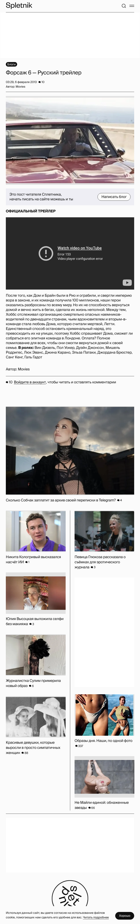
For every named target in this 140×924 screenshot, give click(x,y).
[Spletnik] (19, 5)
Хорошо (124, 916)
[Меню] (131, 5)
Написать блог (114, 197)
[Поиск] (123, 5)
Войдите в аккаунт (30, 382)
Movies (24, 369)
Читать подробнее (96, 917)
